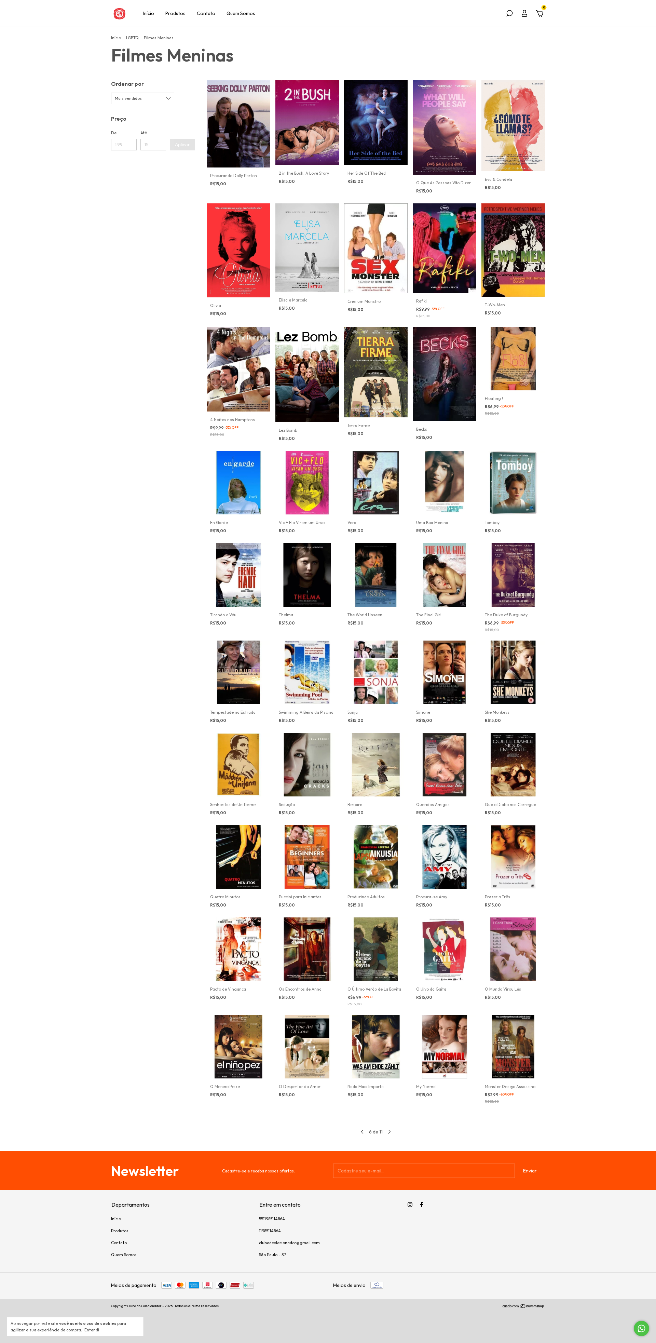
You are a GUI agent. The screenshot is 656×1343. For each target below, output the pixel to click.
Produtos (175, 13)
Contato (206, 13)
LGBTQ (132, 37)
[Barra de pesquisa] (509, 14)
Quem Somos (241, 13)
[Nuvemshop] (523, 1307)
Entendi (91, 1329)
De (114, 132)
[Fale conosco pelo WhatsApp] (641, 1328)
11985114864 (270, 1230)
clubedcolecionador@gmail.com (289, 1242)
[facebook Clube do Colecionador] (421, 1204)
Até (143, 132)
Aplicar (182, 144)
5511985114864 (272, 1218)
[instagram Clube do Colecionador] (410, 1204)
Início (148, 13)
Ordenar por (127, 83)
